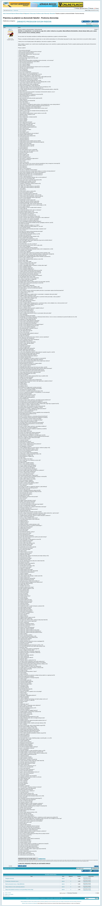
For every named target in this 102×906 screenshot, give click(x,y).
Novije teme (12, 868)
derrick (63, 878)
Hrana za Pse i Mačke (60, 901)
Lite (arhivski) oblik (57, 898)
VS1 (10, 29)
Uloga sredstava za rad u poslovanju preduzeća (15, 886)
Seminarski (8, 13)
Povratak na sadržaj (49, 898)
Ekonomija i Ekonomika (49, 13)
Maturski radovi (31, 901)
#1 (97, 29)
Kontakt (27, 898)
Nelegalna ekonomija (9, 878)
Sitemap (22, 901)
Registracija (16, 10)
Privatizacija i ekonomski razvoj (11, 881)
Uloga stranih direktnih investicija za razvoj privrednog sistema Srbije (19, 889)
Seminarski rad (30, 903)
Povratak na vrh (43, 898)
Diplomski (13, 13)
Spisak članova (84, 8)
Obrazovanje (33, 13)
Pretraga (77, 8)
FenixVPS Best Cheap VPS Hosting (70, 901)
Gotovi (4, 13)
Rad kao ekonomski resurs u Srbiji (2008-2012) (14, 884)
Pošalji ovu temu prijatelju (9, 894)
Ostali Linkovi (79, 901)
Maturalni (18, 13)
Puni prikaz (96, 25)
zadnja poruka (85, 879)
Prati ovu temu (7, 895)
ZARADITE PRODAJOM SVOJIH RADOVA (34, 22)
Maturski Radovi (37, 901)
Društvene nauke (40, 13)
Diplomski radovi (25, 903)
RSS (61, 898)
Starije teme (6, 868)
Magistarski (26, 13)
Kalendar (92, 8)
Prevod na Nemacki (52, 901)
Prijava (11, 10)
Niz (93, 25)
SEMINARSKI (41, 858)
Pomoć (97, 8)
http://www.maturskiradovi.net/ (34, 898)
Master (21, 13)
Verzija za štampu (8, 892)
